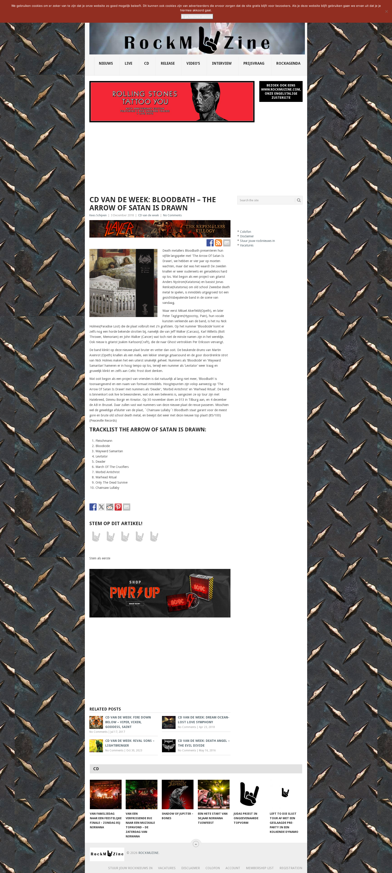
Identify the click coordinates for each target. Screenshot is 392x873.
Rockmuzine (148, 853)
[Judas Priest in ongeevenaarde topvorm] (249, 794)
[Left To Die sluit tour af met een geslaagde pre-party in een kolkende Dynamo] (285, 794)
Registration (290, 868)
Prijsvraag (254, 63)
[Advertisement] (196, 156)
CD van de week (148, 215)
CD (146, 63)
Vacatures (246, 245)
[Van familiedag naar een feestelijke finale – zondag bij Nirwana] (106, 794)
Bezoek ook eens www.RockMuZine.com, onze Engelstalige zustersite (281, 91)
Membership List (260, 868)
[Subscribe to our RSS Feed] (218, 242)
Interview (222, 63)
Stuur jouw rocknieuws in (257, 241)
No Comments (172, 215)
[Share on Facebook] (93, 507)
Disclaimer (247, 236)
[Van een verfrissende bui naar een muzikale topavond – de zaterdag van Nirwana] (141, 794)
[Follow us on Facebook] (210, 242)
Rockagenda (288, 63)
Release (168, 63)
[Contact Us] (226, 242)
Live (128, 63)
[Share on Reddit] (109, 507)
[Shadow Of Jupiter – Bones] (178, 794)
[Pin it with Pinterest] (118, 507)
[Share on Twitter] (101, 507)
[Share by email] (126, 507)
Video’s (193, 63)
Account (232, 868)
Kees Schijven (98, 215)
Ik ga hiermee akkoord (197, 16)
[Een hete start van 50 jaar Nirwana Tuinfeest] (214, 794)
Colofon (245, 232)
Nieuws (106, 63)
